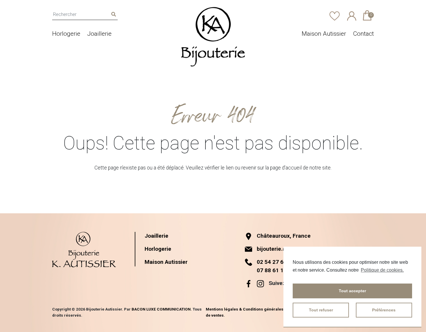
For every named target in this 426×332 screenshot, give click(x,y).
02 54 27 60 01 (275, 262)
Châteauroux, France (284, 235)
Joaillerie (99, 33)
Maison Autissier (324, 33)
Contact (363, 33)
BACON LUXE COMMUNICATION (161, 309)
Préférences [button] (384, 310)
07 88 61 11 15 (275, 270)
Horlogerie (66, 33)
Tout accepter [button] (352, 290)
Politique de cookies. (382, 270)
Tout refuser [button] (321, 310)
